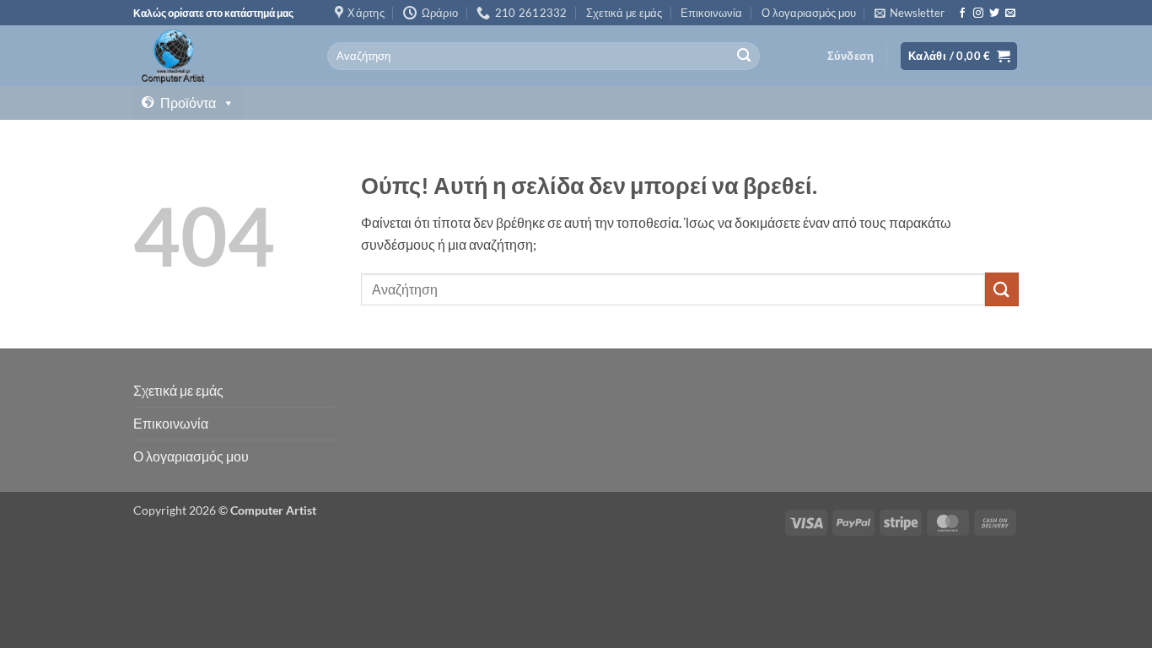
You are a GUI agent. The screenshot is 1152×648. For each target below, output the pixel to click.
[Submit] (743, 56)
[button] (910, 12)
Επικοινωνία (711, 12)
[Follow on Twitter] (994, 13)
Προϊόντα (188, 102)
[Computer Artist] (217, 55)
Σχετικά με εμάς (624, 12)
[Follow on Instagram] (978, 13)
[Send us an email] (1010, 13)
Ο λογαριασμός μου (809, 12)
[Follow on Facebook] (962, 13)
